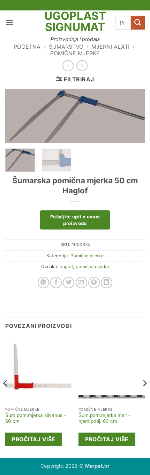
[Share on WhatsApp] (43, 282)
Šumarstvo (66, 46)
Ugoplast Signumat (75, 21)
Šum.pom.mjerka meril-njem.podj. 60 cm (104, 418)
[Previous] (16, 117)
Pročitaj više (33, 439)
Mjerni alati (110, 46)
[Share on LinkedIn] (106, 282)
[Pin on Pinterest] (94, 282)
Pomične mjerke (75, 53)
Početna (27, 46)
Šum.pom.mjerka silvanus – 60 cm (35, 418)
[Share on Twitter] (68, 282)
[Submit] (138, 22)
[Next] (133, 117)
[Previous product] (81, 65)
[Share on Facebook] (56, 282)
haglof (66, 266)
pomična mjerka (92, 266)
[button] (9, 22)
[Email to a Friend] (81, 282)
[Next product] (67, 65)
